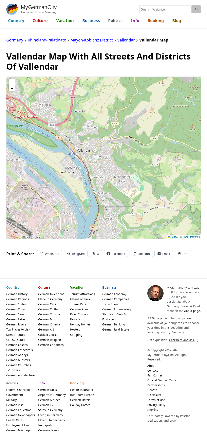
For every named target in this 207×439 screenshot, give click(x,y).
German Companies (115, 299)
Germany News (48, 430)
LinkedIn (144, 254)
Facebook (118, 254)
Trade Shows (110, 304)
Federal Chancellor (19, 390)
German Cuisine (49, 314)
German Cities (15, 309)
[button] (12, 82)
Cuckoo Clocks (47, 335)
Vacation (77, 287)
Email (166, 254)
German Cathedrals (19, 350)
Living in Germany (50, 415)
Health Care (14, 420)
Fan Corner (154, 375)
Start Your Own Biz (115, 314)
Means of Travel (81, 299)
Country (12, 287)
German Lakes (15, 319)
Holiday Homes (80, 324)
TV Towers (13, 370)
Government (14, 395)
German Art (46, 329)
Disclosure (154, 395)
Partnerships (156, 385)
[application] (103, 158)
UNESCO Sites (15, 340)
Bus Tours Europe (82, 395)
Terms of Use (156, 400)
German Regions (17, 299)
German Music (48, 319)
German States (16, 304)
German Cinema (49, 324)
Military (11, 400)
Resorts (75, 319)
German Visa (14, 405)
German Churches (18, 365)
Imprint (152, 409)
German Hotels (80, 400)
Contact (152, 370)
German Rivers (16, 324)
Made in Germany (50, 299)
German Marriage (18, 430)
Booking (77, 383)
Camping (76, 335)
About (151, 366)
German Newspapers (20, 415)
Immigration (46, 425)
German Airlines (49, 400)
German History (16, 294)
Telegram (78, 254)
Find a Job (109, 319)
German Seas (15, 314)
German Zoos (79, 309)
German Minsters (18, 360)
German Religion (49, 340)
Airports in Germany (52, 395)
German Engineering (116, 309)
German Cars (47, 304)
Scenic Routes (15, 335)
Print (186, 254)
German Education (19, 410)
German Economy (114, 294)
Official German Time (161, 380)
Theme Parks (79, 304)
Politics (12, 383)
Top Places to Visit (18, 329)
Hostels (75, 329)
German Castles (17, 345)
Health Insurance (82, 390)
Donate (152, 390)
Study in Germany (50, 410)
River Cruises (79, 314)
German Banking (113, 324)
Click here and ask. (182, 340)
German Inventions (51, 294)
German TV (45, 405)
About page (192, 311)
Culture (44, 287)
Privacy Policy (156, 405)
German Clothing (49, 309)
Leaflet (174, 236)
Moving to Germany (51, 420)
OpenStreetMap (191, 236)
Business (109, 287)
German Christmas (51, 345)
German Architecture (20, 375)
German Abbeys (17, 355)
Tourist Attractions (82, 294)
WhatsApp (52, 254)
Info (41, 383)
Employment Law (17, 425)
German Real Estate (115, 329)
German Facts (47, 390)
